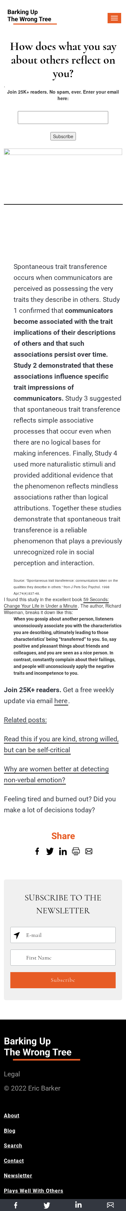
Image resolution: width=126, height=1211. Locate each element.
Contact (14, 1161)
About (11, 1116)
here (61, 701)
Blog (10, 1131)
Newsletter (18, 1176)
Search (13, 1146)
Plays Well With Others (33, 1191)
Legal (12, 1074)
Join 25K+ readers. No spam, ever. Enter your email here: (63, 94)
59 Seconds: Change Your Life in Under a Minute (56, 602)
